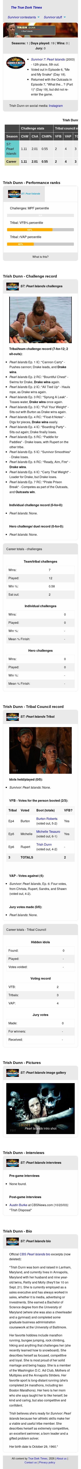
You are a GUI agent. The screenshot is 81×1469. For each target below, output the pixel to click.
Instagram (56, 105)
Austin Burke (18, 1205)
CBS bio (35, 1254)
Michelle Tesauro (48, 831)
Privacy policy (47, 1462)
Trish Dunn (44, 844)
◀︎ (12, 1108)
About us (61, 1458)
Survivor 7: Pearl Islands (48, 59)
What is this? (40, 256)
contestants (22, 17)
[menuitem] (23, 17)
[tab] (24, 194)
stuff (53, 17)
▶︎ (72, 1108)
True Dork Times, (38, 1458)
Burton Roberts (46, 818)
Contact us (31, 1462)
